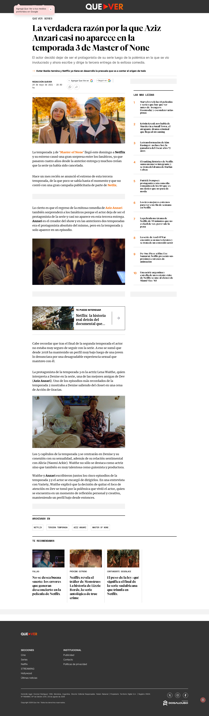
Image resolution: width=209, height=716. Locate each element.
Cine (23, 655)
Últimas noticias (29, 677)
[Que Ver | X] (169, 695)
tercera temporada (57, 527)
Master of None (71, 152)
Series (24, 659)
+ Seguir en (102, 81)
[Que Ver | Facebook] (185, 695)
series (48, 18)
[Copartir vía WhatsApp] (70, 87)
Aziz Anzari (113, 208)
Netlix (112, 185)
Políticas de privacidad (75, 664)
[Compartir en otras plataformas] (77, 87)
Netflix (38, 527)
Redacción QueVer (42, 82)
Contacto (68, 659)
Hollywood (26, 673)
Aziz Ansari (80, 527)
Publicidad (68, 655)
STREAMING (27, 668)
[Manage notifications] (203, 699)
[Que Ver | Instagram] (177, 695)
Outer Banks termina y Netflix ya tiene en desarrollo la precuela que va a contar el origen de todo (91, 71)
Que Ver (37, 18)
